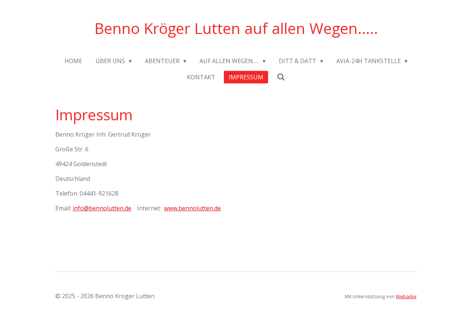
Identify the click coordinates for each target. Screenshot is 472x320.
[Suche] (280, 77)
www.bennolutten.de (192, 208)
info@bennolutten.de (102, 208)
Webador (406, 296)
